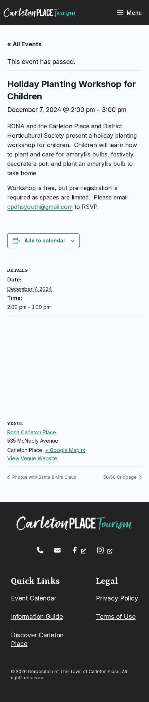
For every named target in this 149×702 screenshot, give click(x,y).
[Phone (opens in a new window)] (40, 550)
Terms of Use (116, 616)
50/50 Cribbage (120, 477)
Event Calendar (33, 598)
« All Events (24, 44)
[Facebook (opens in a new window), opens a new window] (78, 550)
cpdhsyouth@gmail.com (40, 206)
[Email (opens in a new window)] (57, 550)
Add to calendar (44, 240)
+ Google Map (62, 450)
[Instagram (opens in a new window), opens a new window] (104, 550)
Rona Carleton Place (31, 432)
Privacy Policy (117, 598)
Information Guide (37, 616)
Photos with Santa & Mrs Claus (43, 477)
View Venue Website (32, 458)
